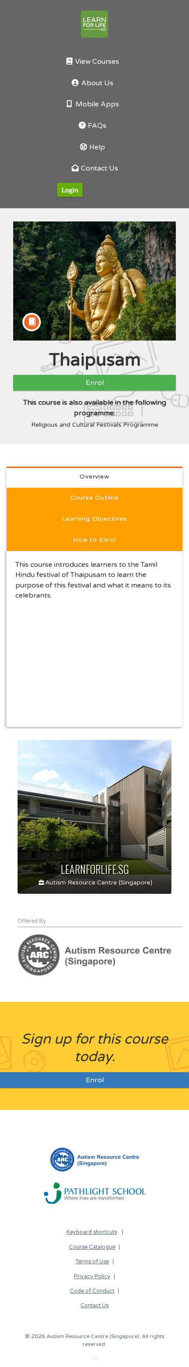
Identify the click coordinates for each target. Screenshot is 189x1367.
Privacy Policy (92, 1276)
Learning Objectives (94, 518)
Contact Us (98, 168)
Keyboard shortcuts (91, 1232)
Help (96, 147)
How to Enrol (94, 540)
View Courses (96, 62)
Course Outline (94, 497)
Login (70, 189)
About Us (96, 83)
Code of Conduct (92, 1291)
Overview (94, 476)
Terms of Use (92, 1261)
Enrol (95, 382)
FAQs (96, 126)
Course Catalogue (92, 1247)
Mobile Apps (96, 104)
